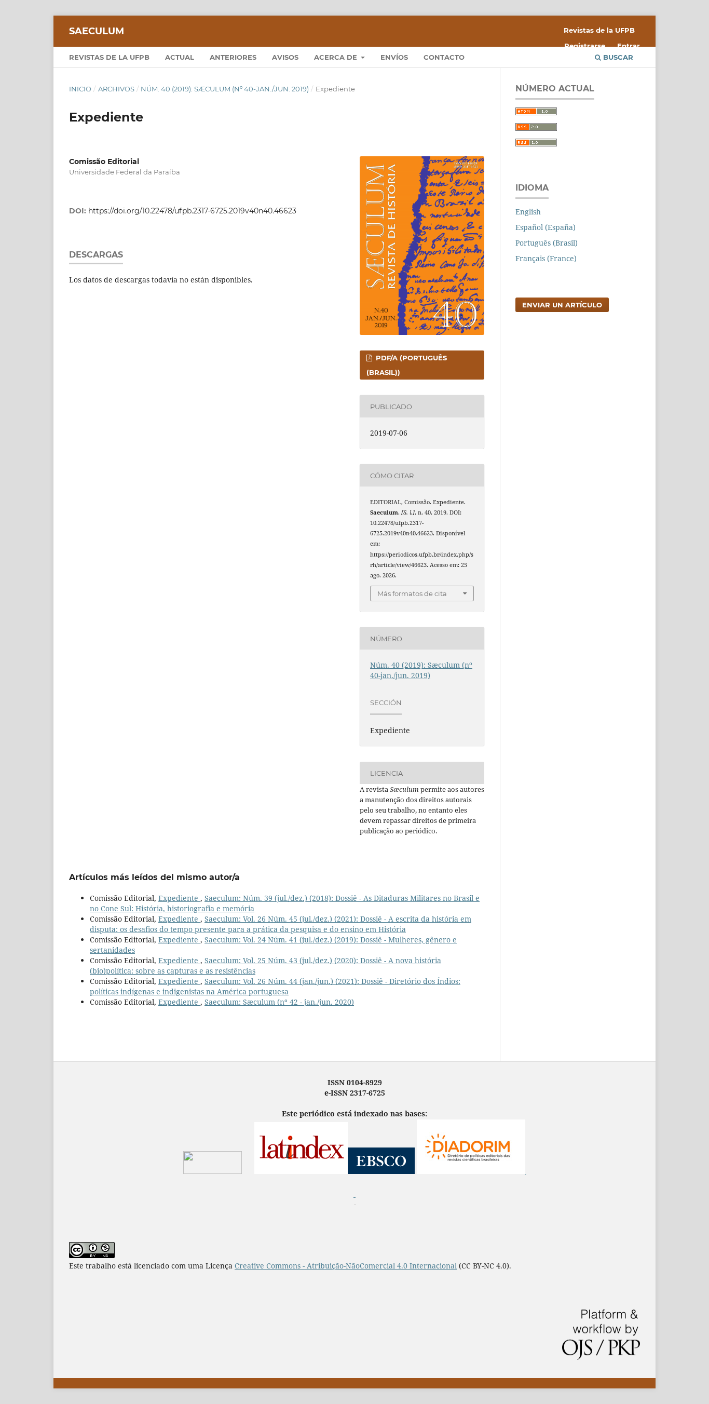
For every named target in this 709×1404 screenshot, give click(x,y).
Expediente (179, 898)
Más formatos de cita (412, 593)
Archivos (116, 89)
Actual (179, 57)
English (528, 212)
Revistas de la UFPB (109, 57)
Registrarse (584, 46)
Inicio (80, 89)
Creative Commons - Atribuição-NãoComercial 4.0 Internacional (346, 1266)
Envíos (394, 57)
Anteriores (233, 57)
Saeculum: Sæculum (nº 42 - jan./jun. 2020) (279, 1002)
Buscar (617, 57)
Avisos (285, 57)
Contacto (444, 57)
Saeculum (96, 31)
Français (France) (546, 258)
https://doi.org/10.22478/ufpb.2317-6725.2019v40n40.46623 (192, 210)
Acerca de (336, 57)
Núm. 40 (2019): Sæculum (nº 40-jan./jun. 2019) (225, 89)
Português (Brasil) (546, 243)
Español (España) (545, 227)
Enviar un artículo (562, 305)
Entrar (628, 46)
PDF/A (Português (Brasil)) (406, 365)
